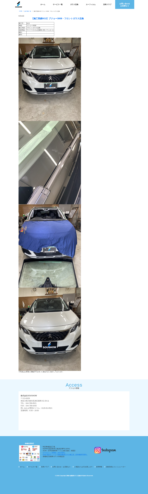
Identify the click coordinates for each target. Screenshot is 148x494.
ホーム (42, 4)
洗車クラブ (107, 4)
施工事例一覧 (27, 11)
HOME (20, 11)
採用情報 (99, 467)
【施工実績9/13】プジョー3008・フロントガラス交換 (57, 18)
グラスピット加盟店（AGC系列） (54, 452)
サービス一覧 (58, 4)
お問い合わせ (125, 5)
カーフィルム (91, 4)
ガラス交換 (74, 4)
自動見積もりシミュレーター (116, 467)
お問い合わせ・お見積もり (61, 467)
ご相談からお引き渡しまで (83, 467)
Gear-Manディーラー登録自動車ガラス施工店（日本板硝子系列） (65, 454)
